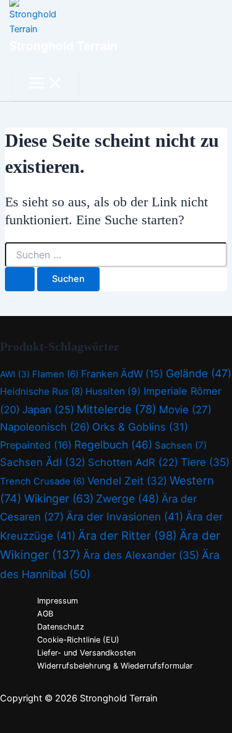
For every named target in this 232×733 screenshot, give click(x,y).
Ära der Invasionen (124, 516)
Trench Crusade (42, 481)
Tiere (205, 461)
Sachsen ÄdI (42, 462)
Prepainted (36, 445)
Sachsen (181, 445)
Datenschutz (60, 626)
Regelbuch (113, 444)
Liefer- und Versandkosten (86, 652)
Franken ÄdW (122, 374)
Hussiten (113, 391)
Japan (48, 409)
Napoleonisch (45, 427)
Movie (185, 409)
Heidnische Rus (41, 391)
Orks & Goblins (140, 427)
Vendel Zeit (127, 481)
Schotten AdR (133, 462)
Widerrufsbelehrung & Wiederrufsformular (115, 665)
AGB (45, 613)
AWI (15, 374)
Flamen (55, 374)
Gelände (198, 373)
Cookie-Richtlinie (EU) (78, 639)
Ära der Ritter (127, 535)
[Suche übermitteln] (20, 279)
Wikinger (58, 498)
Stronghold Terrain (63, 45)
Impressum (57, 600)
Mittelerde (117, 409)
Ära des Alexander (141, 554)
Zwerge (127, 498)
